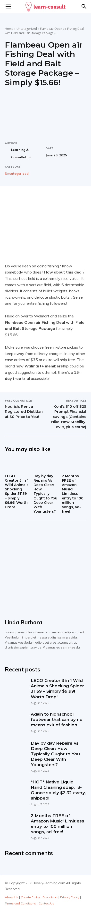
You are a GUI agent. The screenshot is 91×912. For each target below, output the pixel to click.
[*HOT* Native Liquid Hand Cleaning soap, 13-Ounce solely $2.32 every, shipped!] (15, 790)
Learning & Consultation (21, 153)
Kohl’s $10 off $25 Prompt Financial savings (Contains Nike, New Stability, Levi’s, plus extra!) (68, 416)
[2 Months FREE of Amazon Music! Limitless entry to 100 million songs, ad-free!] (74, 464)
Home (9, 29)
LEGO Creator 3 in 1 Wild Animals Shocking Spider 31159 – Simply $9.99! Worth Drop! (16, 491)
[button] (84, 6)
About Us (11, 897)
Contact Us (46, 903)
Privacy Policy (69, 897)
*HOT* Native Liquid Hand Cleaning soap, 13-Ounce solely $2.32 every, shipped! (58, 790)
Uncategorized (27, 29)
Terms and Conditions (20, 903)
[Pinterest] (47, 199)
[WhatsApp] (58, 199)
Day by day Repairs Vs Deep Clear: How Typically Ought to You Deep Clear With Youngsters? (45, 494)
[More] (70, 199)
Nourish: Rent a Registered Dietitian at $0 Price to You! (24, 411)
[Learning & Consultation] (7, 153)
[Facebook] (25, 199)
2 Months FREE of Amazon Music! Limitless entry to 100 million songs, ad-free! (72, 494)
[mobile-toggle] (8, 6)
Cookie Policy (30, 897)
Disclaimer (50, 897)
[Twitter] (36, 199)
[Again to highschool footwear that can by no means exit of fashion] (15, 722)
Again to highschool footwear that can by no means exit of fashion (57, 719)
